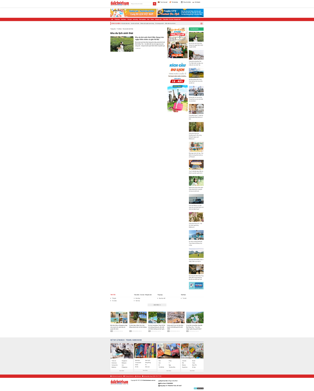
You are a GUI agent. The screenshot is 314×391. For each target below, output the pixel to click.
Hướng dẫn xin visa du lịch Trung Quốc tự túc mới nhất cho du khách (196, 99)
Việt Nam (123, 19)
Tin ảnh (184, 298)
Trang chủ (113, 29)
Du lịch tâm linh (126, 23)
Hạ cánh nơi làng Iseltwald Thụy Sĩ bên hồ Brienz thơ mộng (195, 243)
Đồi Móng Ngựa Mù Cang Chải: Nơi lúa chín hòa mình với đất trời (196, 81)
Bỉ (159, 365)
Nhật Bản (137, 360)
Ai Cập (194, 367)
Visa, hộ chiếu (187, 2)
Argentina (184, 367)
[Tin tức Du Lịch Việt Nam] (119, 382)
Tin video (114, 300)
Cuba (193, 363)
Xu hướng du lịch (159, 23)
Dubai (136, 364)
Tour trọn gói (163, 2)
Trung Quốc (138, 362)
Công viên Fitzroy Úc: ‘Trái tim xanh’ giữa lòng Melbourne (195, 225)
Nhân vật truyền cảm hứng (147, 23)
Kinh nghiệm (142, 19)
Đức (160, 363)
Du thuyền (197, 2)
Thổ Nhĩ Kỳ (161, 367)
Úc (146, 364)
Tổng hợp (117, 19)
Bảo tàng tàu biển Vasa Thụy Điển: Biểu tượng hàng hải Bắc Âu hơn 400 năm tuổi (196, 277)
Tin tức (113, 295)
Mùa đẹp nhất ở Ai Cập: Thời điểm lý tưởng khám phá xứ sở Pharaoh (196, 155)
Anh (160, 360)
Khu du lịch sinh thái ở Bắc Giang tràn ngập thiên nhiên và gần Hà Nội (196, 45)
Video (152, 19)
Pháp (170, 360)
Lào (123, 365)
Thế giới (129, 19)
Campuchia (115, 365)
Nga (170, 365)
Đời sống (135, 19)
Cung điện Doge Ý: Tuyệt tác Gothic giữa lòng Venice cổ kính (196, 117)
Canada (184, 360)
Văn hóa (138, 300)
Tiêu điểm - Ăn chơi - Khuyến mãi (143, 294)
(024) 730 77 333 (157, 376)
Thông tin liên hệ (129, 376)
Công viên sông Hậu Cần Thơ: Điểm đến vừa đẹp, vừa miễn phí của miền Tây (196, 63)
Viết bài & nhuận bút (117, 376)
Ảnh (148, 19)
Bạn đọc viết (162, 298)
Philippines (124, 367)
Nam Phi (194, 365)
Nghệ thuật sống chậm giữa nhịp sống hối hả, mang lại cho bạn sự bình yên (196, 189)
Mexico (184, 365)
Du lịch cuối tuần (135, 23)
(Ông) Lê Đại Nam (173, 380)
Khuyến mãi (158, 19)
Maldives (114, 367)
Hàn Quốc (147, 360)
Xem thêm (121, 370)
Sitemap (138, 376)
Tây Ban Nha (172, 367)
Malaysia (124, 363)
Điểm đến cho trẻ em (170, 23)
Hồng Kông (148, 362)
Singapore (124, 360)
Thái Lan (114, 360)
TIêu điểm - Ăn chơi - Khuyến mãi (171, 19)
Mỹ (183, 363)
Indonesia (114, 363)
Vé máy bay (175, 2)
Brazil (193, 360)
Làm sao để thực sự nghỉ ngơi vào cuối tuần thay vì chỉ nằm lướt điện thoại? (196, 207)
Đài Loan (147, 366)
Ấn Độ (136, 366)
